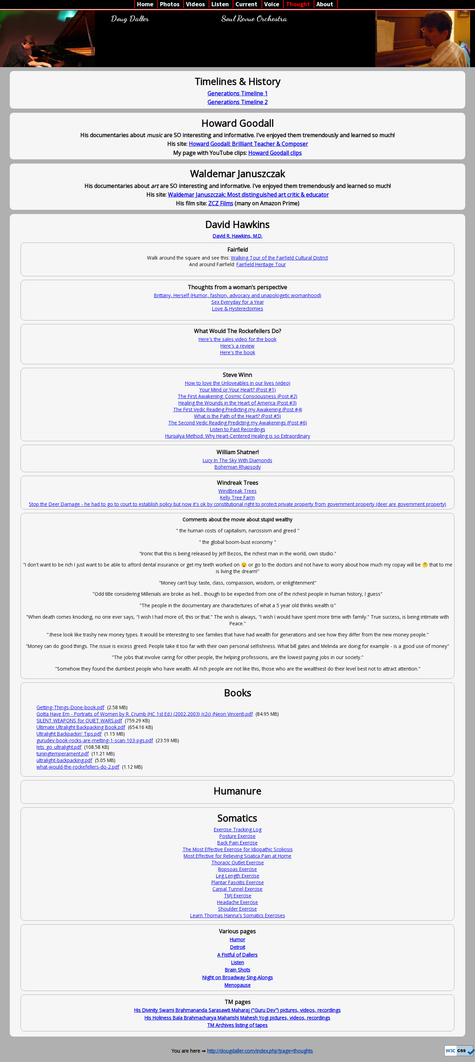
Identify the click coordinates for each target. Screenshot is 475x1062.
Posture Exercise (237, 836)
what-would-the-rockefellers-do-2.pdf (78, 766)
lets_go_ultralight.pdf (59, 747)
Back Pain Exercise (237, 842)
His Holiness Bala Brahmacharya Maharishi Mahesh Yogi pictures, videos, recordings (237, 1017)
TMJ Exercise (237, 895)
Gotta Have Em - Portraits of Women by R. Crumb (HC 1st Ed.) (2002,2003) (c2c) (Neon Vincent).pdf (145, 714)
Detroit (237, 947)
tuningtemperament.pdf (63, 753)
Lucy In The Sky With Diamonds (237, 460)
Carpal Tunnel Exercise (237, 889)
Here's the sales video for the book (237, 339)
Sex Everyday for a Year (237, 302)
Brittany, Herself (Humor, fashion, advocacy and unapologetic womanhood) (237, 295)
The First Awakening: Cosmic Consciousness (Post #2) (237, 396)
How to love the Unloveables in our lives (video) (237, 383)
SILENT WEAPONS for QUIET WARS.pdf (79, 720)
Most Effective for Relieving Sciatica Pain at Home (237, 856)
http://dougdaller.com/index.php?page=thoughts (260, 1050)
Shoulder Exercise (237, 908)
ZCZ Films (220, 203)
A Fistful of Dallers (237, 954)
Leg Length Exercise (237, 875)
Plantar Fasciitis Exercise (237, 882)
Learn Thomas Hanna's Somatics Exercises (237, 915)
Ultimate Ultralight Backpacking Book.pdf (81, 727)
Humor (237, 939)
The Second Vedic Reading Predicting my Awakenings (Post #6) (237, 422)
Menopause (238, 985)
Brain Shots (237, 969)
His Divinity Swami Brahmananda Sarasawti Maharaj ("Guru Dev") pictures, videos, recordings (237, 1010)
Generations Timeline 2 (238, 102)
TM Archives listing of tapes (237, 1025)
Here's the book (237, 352)
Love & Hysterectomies (237, 308)
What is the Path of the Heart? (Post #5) (237, 416)
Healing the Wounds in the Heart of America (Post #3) (237, 402)
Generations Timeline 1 (238, 93)
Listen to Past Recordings (237, 429)
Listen (237, 962)
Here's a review (237, 345)
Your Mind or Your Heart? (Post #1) (238, 389)
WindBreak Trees (237, 491)
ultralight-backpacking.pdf (64, 760)
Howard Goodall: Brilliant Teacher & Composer (248, 144)
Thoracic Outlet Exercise (237, 862)
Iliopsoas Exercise (237, 869)
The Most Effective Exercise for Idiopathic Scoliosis (238, 849)
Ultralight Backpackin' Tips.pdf (69, 733)
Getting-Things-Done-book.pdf (70, 707)
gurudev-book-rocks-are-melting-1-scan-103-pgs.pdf (95, 740)
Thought (298, 4)
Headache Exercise (237, 902)
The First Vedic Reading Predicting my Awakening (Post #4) (237, 409)
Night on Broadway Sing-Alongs (237, 977)
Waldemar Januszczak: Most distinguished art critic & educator (248, 194)
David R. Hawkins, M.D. (238, 235)
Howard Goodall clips (275, 153)
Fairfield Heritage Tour (261, 264)
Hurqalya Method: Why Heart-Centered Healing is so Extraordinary (237, 436)
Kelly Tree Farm (237, 497)
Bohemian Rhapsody (238, 466)
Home (145, 4)
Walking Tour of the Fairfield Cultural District (279, 257)
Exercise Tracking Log (237, 829)
